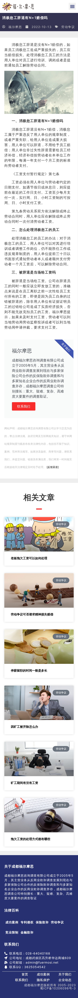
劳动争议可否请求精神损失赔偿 (32, 614)
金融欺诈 (27, 932)
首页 (25, 974)
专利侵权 (27, 922)
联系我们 (23, 406)
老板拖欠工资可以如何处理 (29, 558)
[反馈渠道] (53, 467)
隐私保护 (43, 980)
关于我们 (65, 974)
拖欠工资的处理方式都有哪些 (30, 839)
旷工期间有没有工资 (24, 783)
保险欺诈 (42, 922)
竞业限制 (11, 932)
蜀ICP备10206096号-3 (58, 988)
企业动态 (65, 980)
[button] (72, 6)
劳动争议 (68, 27)
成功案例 (11, 922)
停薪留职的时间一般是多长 (29, 670)
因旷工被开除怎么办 (24, 726)
